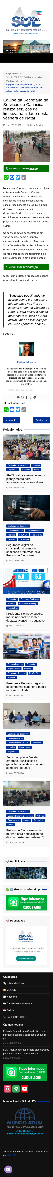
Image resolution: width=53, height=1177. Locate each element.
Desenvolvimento (15, 530)
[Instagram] (22, 397)
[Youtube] (18, 397)
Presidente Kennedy (27, 603)
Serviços (26, 470)
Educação (12, 599)
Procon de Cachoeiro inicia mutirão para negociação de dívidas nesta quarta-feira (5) (25, 834)
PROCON (23, 535)
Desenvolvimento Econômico (20, 816)
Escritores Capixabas (30, 599)
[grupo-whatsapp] (26, 168)
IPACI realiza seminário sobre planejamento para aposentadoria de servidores (25, 479)
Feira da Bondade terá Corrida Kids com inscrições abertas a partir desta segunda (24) (24, 1035)
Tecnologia (24, 539)
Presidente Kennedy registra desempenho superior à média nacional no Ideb (26, 687)
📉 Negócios (10, 997)
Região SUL (13, 470)
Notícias (36, 465)
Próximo (40, 420)
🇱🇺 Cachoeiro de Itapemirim (17, 1003)
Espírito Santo (14, 669)
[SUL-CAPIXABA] (26, 945)
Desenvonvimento (34, 530)
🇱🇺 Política (9, 1010)
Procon (26, 820)
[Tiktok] (30, 397)
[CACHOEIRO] (26, 873)
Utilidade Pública (35, 125)
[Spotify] (34, 397)
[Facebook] (26, 397)
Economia (37, 743)
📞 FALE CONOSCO (14, 1017)
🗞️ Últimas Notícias (13, 983)
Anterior (13, 420)
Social (36, 470)
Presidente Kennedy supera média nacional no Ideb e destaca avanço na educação (25, 617)
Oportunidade (24, 747)
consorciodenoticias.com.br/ (20, 390)
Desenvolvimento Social (18, 743)
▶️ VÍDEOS (9, 990)
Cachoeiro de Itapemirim (18, 465)
